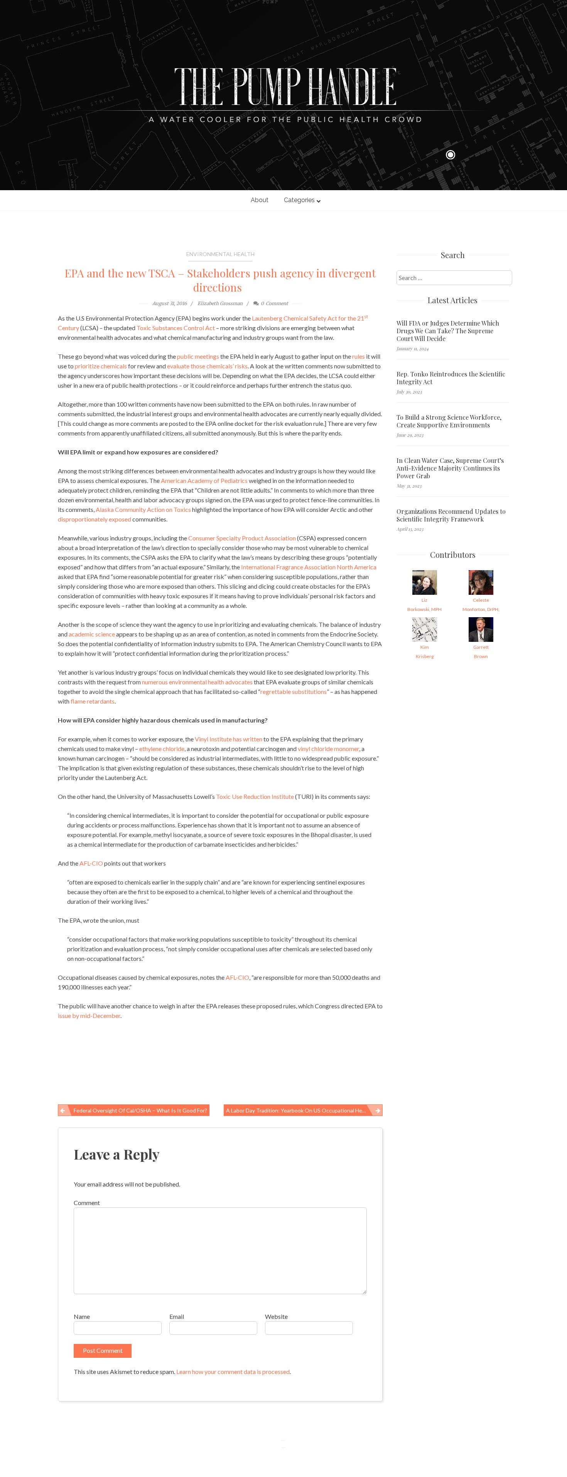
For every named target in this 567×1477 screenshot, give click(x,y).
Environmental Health (220, 254)
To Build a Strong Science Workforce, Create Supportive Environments (449, 421)
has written (247, 739)
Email (176, 1316)
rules (358, 356)
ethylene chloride (161, 748)
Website (276, 1316)
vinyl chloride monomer (328, 748)
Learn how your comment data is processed (233, 1371)
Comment (87, 1202)
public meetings (198, 356)
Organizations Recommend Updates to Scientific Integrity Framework (451, 515)
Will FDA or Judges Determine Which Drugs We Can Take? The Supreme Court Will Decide (448, 331)
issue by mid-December (89, 1015)
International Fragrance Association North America (308, 567)
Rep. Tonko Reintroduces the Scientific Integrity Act (451, 378)
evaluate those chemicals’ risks (207, 366)
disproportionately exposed (94, 519)
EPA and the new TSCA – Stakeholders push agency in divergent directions (220, 280)
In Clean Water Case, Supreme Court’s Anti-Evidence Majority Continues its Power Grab (450, 468)
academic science (92, 634)
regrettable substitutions (293, 691)
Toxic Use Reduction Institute (255, 796)
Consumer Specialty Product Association (242, 538)
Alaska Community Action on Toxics (143, 509)
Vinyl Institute (213, 739)
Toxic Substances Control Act (176, 327)
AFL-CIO (91, 863)
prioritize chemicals (101, 366)
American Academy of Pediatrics (204, 480)
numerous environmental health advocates (197, 681)
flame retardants (93, 701)
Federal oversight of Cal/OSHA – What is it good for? (140, 1110)
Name (82, 1316)
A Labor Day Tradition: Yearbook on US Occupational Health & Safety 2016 (304, 1110)
